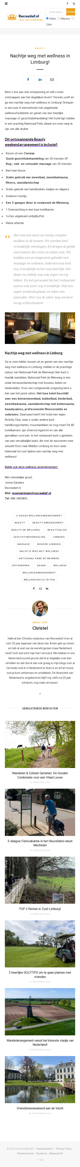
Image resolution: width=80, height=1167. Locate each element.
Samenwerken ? (45, 1148)
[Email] (52, 79)
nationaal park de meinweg (39, 558)
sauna (41, 565)
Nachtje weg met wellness (39, 551)
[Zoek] (74, 3)
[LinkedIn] (40, 79)
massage (23, 544)
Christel (40, 628)
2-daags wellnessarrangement (39, 515)
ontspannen (21, 565)
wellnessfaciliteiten (39, 579)
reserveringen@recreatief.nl (31, 493)
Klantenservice (25, 1153)
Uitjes (52, 18)
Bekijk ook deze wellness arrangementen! (31, 467)
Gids (49, 24)
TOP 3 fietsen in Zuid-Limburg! (40, 909)
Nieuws (65, 18)
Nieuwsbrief (56, 1153)
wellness (60, 565)
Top (41, 1159)
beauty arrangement (48, 522)
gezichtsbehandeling (30, 537)
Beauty (40, 48)
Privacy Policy (64, 1148)
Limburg (59, 537)
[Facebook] (28, 79)
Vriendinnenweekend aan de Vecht (40, 1108)
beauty (20, 522)
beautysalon (57, 530)
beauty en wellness (25, 530)
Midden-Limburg (49, 544)
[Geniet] (25, 17)
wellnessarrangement (39, 572)
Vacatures (41, 1153)
